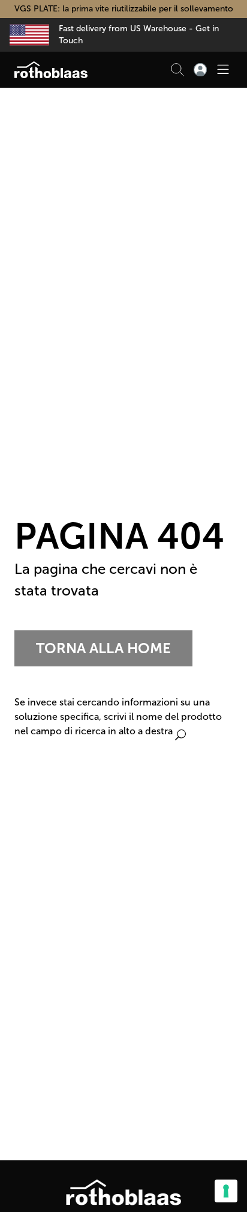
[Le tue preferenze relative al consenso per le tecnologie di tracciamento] (226, 1191)
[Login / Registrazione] (200, 70)
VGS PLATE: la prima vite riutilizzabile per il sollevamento (123, 8)
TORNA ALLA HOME (103, 648)
